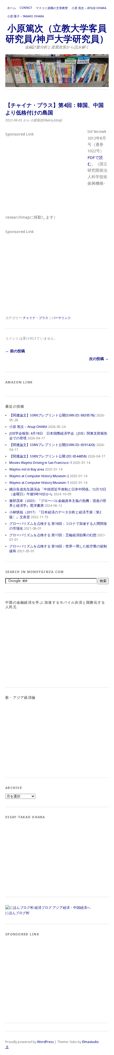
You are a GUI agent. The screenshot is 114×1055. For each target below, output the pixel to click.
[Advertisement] (45, 171)
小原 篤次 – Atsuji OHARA (89, 8)
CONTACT (26, 8)
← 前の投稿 (15, 351)
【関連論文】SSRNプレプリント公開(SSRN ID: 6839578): (52, 415)
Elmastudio (90, 1042)
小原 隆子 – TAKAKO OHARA (25, 16)
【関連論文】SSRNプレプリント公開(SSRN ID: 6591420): (52, 445)
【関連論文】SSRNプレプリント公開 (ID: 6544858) (48, 456)
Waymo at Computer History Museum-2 (39, 476)
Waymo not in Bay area (26, 469)
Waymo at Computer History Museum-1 (39, 483)
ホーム (11, 8)
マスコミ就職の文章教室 (52, 8)
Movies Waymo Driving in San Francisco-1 (40, 463)
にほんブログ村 (17, 913)
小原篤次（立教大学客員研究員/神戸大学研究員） (57, 33)
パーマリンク (61, 318)
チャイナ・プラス (35, 318)
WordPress (45, 1042)
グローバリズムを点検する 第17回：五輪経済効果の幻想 (53, 535)
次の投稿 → (99, 359)
